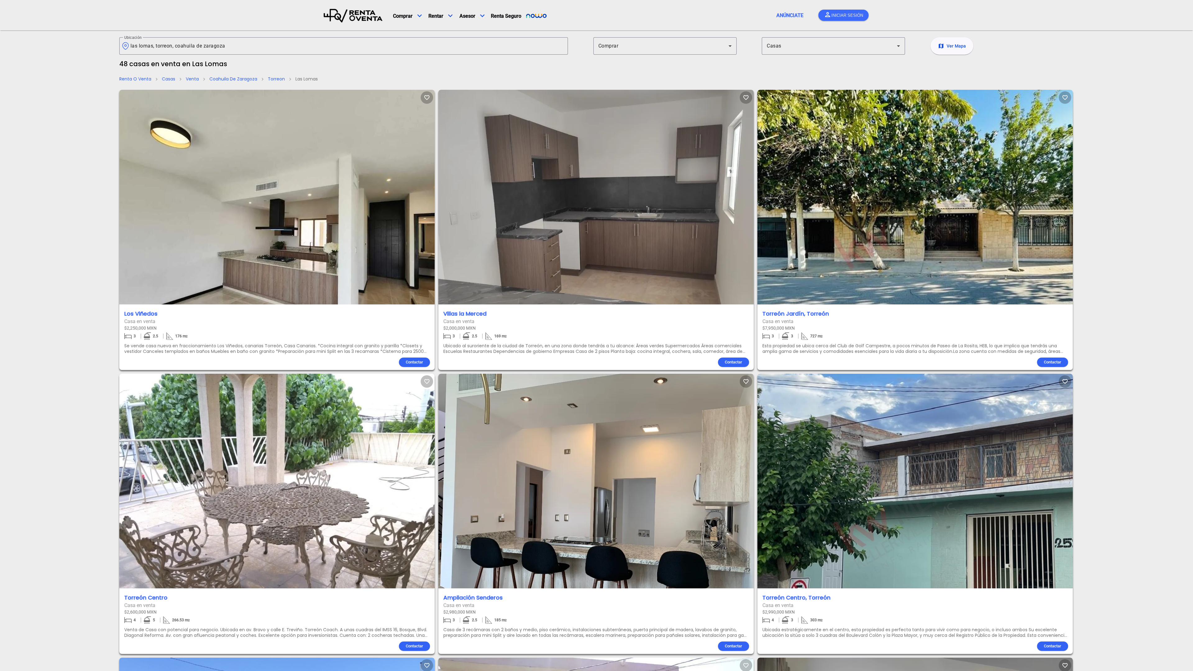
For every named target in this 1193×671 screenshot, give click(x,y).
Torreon (276, 79)
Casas (168, 79)
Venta (192, 79)
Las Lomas (306, 79)
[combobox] (346, 46)
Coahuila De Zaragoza (233, 79)
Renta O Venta (135, 79)
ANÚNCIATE (789, 15)
